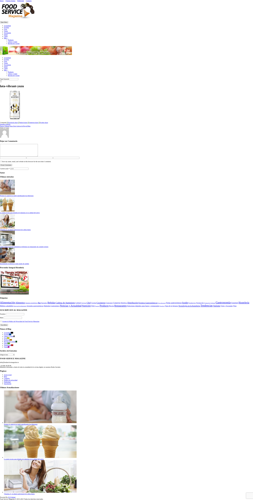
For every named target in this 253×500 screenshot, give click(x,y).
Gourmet (234, 303)
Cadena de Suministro (65, 302)
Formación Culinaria (209, 303)
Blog (5, 376)
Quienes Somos (10, 1)
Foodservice (192, 303)
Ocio (5, 29)
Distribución (132, 303)
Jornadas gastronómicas (35, 306)
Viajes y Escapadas (227, 306)
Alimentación (7, 302)
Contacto (29, 1)
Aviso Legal (8, 375)
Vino (234, 306)
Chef (89, 303)
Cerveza (83, 303)
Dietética (124, 303)
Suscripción (7, 384)
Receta (111, 306)
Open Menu (4, 22)
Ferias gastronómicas (174, 303)
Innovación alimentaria (20, 306)
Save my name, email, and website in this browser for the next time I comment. (26, 161)
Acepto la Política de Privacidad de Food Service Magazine (20, 321)
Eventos (6, 27)
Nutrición (86, 306)
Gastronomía (223, 302)
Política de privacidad (10, 380)
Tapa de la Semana (171, 306)
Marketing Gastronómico (51, 306)
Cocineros (101, 303)
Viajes (6, 31)
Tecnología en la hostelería (189, 306)
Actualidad (7, 26)
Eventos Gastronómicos (148, 303)
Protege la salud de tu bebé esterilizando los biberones (17, 196)
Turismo (216, 306)
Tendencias (206, 305)
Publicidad (20, 1)
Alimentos (20, 302)
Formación (200, 303)
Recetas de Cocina (13, 43)
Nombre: (3, 314)
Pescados (97, 306)
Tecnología (7, 33)
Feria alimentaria (162, 303)
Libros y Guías (12, 42)
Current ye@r (5, 168)
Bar (39, 303)
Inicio (2, 1)
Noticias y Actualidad (71, 305)
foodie (185, 302)
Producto (11, 40)
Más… (6, 38)
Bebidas (51, 302)
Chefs (6, 36)
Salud (6, 34)
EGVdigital (11, 497)
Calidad (78, 303)
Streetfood (162, 306)
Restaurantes (120, 305)
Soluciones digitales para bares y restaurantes (143, 306)
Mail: (2, 318)
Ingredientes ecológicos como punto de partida (14, 264)
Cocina (93, 303)
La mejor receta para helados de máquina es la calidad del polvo (20, 213)
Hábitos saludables (6, 306)
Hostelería (244, 302)
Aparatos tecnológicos (31, 303)
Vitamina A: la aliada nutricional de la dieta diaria (15, 230)
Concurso (109, 303)
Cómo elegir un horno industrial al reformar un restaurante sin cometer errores (24, 247)
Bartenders (44, 303)
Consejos (116, 303)
